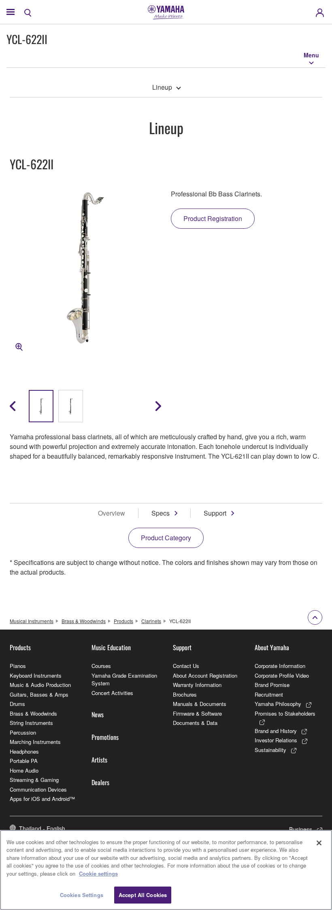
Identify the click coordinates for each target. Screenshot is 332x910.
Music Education (111, 647)
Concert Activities (112, 693)
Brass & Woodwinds (84, 620)
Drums (17, 704)
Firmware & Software (197, 713)
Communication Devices (38, 789)
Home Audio (24, 770)
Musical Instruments (31, 620)
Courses (101, 666)
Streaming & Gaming (34, 780)
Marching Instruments (35, 742)
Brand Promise (272, 685)
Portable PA (24, 761)
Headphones (24, 751)
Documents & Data (195, 723)
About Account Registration (205, 675)
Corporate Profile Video (282, 675)
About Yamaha (272, 647)
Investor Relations (276, 740)
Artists (99, 760)
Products (123, 620)
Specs (160, 513)
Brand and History (276, 731)
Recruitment (269, 694)
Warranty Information (197, 685)
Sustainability (270, 750)
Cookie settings (98, 873)
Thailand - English (42, 828)
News (98, 714)
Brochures (185, 694)
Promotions (105, 737)
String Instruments (31, 723)
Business (300, 829)
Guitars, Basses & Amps (39, 694)
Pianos (18, 666)
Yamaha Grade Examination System (124, 679)
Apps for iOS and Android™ (42, 799)
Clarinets (151, 620)
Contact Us (186, 666)
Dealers (100, 782)
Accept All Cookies (143, 895)
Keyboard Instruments (36, 675)
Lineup (162, 87)
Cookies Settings (81, 895)
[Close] (319, 843)
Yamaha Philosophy (278, 704)
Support (215, 513)
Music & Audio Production (40, 685)
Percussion (23, 732)
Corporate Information (280, 666)
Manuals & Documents (199, 704)
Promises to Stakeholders (285, 713)
